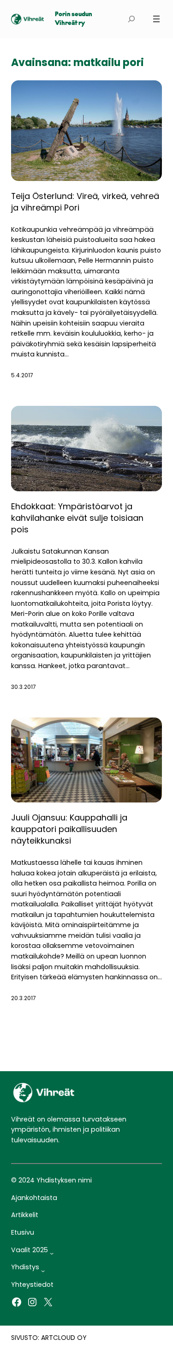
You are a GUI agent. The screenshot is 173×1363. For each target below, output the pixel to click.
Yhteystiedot (32, 1284)
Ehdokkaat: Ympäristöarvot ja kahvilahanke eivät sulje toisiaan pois (77, 518)
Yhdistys (25, 1267)
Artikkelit (24, 1214)
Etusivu (22, 1232)
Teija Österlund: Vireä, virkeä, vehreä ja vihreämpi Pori (85, 201)
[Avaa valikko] (156, 18)
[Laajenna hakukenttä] (131, 19)
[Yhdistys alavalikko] (43, 1271)
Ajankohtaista (34, 1197)
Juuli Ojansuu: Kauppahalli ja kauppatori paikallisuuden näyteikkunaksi (69, 829)
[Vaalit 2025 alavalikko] (52, 1253)
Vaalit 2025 (29, 1249)
